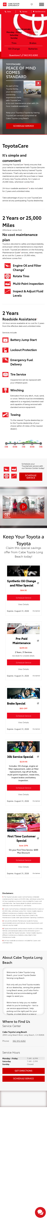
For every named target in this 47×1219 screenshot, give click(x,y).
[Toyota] (5, 4)
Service (24, 11)
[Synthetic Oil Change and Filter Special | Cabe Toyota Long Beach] (23, 575)
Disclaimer (36, 611)
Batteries (33, 48)
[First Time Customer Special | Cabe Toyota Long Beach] (23, 830)
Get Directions (40, 11)
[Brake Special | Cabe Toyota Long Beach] (23, 698)
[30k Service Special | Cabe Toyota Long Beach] (23, 751)
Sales (9, 11)
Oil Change (14, 48)
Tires (14, 42)
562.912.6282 (19, 1040)
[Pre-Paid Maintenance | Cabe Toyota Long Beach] (23, 633)
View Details (23, 604)
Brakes (33, 42)
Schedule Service (30, 476)
